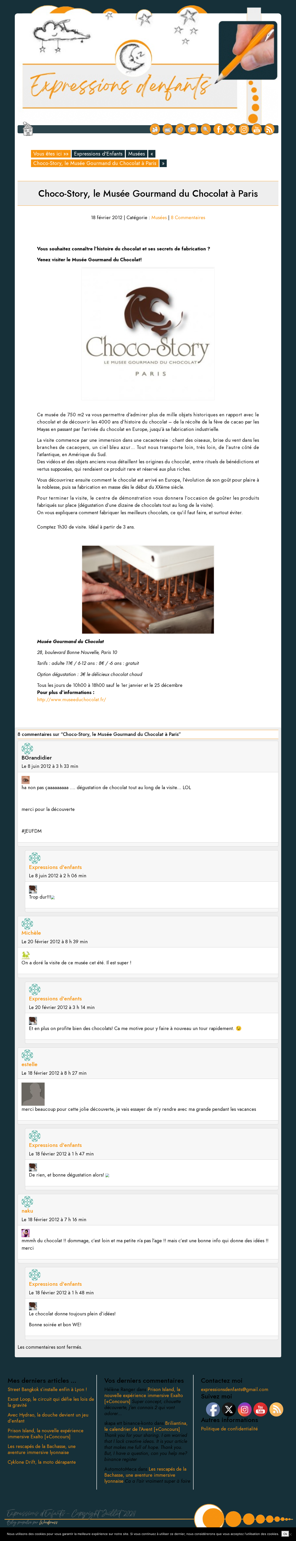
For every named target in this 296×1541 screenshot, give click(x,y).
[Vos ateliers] (168, 129)
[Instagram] (244, 129)
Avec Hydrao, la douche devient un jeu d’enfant (48, 1417)
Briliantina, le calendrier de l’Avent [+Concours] (146, 1426)
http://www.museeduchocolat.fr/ (71, 699)
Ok (285, 1534)
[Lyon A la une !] (155, 129)
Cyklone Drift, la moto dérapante (42, 1462)
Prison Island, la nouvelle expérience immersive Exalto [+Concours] (45, 1433)
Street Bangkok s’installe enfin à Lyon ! (47, 1389)
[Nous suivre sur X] (231, 129)
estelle (29, 1064)
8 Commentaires (188, 217)
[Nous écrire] (193, 129)
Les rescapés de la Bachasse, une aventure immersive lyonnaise (42, 1449)
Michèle (31, 933)
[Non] (290, 1534)
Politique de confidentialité (229, 1428)
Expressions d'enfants (55, 867)
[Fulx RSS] (269, 129)
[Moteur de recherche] (206, 129)
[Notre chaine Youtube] (257, 129)
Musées (136, 153)
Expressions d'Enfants (98, 153)
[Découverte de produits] (180, 129)
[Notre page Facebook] (218, 129)
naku (27, 1211)
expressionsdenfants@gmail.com (234, 1389)
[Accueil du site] (27, 129)
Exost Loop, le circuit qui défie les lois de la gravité (51, 1402)
